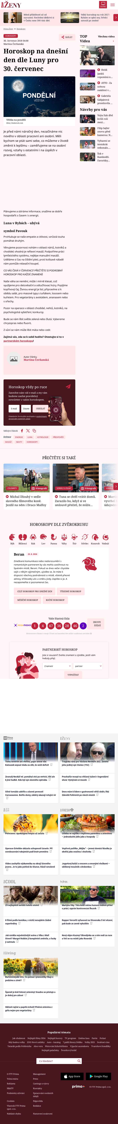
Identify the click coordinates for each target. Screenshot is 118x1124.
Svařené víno (103, 1042)
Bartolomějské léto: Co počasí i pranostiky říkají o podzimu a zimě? (29, 978)
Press (35, 1078)
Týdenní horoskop (70, 591)
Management (39, 1074)
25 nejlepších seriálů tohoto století (22, 905)
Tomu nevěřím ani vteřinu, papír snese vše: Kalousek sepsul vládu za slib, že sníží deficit (27, 763)
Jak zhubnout (18, 1038)
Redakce (37, 1105)
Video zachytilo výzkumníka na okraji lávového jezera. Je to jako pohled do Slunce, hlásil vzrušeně (30, 865)
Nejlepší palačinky (50, 1050)
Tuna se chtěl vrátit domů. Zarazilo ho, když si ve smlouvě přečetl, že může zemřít (75, 503)
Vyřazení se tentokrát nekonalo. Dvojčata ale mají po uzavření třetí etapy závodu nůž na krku (105, 144)
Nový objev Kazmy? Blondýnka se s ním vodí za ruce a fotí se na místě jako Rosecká (87, 937)
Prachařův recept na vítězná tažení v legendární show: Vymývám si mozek (85, 778)
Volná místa (12, 1078)
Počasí (103, 1038)
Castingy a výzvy (41, 1083)
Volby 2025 (90, 1042)
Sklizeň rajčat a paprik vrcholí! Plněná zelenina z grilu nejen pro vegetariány (28, 1009)
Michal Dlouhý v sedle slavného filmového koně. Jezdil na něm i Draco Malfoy (26, 501)
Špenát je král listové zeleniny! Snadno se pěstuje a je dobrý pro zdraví (30, 994)
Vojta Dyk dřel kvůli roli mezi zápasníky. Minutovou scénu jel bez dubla (105, 119)
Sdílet (67, 38)
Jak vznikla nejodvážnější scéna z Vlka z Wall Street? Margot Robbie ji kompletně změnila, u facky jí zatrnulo (30, 938)
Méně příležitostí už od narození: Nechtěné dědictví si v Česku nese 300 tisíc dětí (39, 17)
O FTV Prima (13, 1074)
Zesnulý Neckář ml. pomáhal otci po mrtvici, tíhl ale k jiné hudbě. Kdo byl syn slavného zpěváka (30, 778)
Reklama (11, 1083)
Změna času (83, 1038)
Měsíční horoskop (27, 600)
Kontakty (37, 1088)
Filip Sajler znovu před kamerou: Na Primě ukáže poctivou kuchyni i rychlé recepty (105, 132)
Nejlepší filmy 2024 (36, 1038)
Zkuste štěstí (97, 624)
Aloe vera (38, 1046)
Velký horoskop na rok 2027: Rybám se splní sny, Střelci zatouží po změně (95, 17)
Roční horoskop (55, 600)
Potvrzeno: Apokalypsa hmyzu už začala (25, 833)
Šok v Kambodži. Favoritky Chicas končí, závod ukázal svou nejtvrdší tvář (105, 157)
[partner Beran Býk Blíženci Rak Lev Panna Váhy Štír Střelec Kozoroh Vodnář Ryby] (88, 666)
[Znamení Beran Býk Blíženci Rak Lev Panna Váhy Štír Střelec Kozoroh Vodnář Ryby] (26, 408)
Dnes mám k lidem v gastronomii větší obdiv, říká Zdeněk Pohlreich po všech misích (85, 793)
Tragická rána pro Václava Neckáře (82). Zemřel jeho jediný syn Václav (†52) (85, 763)
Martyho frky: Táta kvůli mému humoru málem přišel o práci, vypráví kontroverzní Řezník (87, 907)
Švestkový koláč (69, 1050)
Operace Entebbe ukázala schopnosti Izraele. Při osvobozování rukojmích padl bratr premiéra (29, 850)
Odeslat (40, 408)
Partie (94, 1038)
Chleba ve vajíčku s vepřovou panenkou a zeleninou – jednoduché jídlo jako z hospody (87, 835)
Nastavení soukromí (42, 1113)
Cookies (10, 1101)
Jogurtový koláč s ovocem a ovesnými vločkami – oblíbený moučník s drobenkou (86, 865)
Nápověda (38, 1101)
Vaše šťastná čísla (59, 618)
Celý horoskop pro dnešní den (34, 591)
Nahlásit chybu (14, 1113)
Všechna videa (106, 36)
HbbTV (10, 1088)
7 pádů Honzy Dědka (72, 1042)
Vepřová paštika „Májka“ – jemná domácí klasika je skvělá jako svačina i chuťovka (87, 850)
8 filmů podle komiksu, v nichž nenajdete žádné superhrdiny (28, 922)
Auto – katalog (54, 1042)
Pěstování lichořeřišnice (56, 1046)
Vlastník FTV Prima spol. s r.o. (16, 1107)
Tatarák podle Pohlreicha (19, 1046)
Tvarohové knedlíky (100, 1046)
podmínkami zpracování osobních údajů (28, 417)
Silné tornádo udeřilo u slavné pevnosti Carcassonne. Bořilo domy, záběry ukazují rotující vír (30, 793)
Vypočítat (73, 674)
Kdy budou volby (17, 1042)
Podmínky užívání (15, 1093)
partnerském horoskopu (18, 341)
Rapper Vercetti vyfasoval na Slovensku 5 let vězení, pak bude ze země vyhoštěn (87, 922)
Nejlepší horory (55, 1038)
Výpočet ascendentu (79, 1046)
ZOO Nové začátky (36, 1042)
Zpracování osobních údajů (43, 1095)
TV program (70, 1038)
